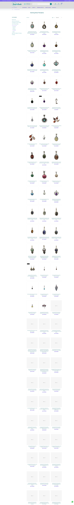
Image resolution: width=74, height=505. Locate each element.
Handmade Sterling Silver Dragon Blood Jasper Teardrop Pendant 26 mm (44, 163)
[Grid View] (52, 17)
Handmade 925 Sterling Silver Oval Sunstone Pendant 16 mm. (44, 89)
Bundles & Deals (48, 7)
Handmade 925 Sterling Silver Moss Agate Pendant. (32, 331)
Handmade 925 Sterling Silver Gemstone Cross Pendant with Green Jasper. (56, 484)
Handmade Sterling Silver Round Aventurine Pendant (32, 181)
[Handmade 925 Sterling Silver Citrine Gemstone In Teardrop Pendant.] (56, 25)
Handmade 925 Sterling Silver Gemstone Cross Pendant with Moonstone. (44, 465)
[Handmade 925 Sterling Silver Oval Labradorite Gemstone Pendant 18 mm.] (56, 230)
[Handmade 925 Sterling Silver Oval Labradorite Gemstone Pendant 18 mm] (32, 211)
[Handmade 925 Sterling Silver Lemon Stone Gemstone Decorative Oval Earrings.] (32, 268)
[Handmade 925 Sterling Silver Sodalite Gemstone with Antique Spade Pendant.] (56, 249)
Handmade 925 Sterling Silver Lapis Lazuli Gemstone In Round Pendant (32, 70)
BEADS (29, 7)
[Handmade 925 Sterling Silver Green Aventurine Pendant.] (56, 305)
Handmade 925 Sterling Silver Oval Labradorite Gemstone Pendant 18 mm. (56, 238)
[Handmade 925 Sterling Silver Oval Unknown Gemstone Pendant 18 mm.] (44, 211)
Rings (14, 31)
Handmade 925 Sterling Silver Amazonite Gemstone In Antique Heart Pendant (56, 70)
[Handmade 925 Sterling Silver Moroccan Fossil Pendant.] (56, 382)
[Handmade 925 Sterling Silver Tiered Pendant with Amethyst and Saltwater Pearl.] (44, 420)
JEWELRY (33, 7)
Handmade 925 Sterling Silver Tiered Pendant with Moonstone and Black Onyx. (56, 409)
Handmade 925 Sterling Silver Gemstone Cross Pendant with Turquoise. (56, 465)
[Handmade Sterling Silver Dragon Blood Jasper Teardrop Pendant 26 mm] (44, 155)
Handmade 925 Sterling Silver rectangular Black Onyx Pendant (56, 350)
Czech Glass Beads (15, 23)
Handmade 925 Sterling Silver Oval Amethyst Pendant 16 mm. (44, 108)
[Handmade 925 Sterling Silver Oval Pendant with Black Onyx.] (56, 439)
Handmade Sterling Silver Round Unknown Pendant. (44, 181)
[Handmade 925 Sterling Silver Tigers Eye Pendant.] (56, 268)
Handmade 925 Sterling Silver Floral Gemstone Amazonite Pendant (44, 126)
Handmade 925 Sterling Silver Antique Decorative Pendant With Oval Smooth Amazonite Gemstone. (32, 32)
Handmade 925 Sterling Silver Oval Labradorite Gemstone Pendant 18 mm (32, 219)
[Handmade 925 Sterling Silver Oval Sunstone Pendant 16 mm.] (44, 82)
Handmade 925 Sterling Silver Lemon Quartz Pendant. (32, 313)
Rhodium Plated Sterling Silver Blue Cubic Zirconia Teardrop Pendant (32, 126)
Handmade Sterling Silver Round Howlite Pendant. (44, 199)
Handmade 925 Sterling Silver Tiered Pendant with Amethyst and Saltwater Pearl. (44, 428)
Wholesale (54, 7)
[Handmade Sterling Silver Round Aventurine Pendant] (32, 174)
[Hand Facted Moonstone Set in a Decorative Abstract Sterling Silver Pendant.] (44, 382)
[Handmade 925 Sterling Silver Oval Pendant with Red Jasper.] (44, 439)
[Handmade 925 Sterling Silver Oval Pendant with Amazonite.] (32, 457)
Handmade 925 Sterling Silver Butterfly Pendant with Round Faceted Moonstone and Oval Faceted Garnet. (44, 370)
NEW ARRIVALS (24, 7)
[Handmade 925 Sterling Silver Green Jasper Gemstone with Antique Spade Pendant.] (32, 249)
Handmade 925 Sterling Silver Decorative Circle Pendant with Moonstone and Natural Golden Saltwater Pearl (32, 350)
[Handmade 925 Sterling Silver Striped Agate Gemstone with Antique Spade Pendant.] (44, 249)
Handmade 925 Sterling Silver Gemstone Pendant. (56, 294)
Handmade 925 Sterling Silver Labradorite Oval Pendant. (32, 370)
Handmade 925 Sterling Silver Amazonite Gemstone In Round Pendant (44, 70)
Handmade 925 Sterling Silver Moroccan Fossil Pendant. (56, 389)
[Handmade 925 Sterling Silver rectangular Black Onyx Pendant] (56, 343)
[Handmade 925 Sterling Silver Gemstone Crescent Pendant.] (56, 420)
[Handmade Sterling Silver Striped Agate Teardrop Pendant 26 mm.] (56, 155)
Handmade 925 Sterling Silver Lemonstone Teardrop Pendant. (32, 389)
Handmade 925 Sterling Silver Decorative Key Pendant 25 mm (56, 108)
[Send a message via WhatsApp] (72, 502)
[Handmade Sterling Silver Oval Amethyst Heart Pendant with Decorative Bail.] (56, 192)
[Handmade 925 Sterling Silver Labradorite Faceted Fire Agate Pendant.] (44, 324)
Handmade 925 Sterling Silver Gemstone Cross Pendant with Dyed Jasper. (32, 484)
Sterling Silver (14, 25)
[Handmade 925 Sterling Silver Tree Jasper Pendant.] (32, 401)
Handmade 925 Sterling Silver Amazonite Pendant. (44, 294)
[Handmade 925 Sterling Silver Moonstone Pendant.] (44, 268)
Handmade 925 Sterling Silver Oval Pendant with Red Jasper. (44, 446)
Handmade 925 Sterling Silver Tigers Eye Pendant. (56, 275)
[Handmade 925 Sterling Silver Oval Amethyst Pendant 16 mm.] (44, 101)
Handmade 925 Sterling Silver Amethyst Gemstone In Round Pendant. (44, 51)
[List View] (54, 17)
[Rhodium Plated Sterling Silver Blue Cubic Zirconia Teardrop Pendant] (32, 119)
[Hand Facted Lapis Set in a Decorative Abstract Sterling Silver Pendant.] (44, 401)
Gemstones (14, 19)
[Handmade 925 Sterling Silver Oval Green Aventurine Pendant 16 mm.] (32, 101)
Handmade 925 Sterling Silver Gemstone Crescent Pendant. (56, 427)
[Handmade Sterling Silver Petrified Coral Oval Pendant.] (56, 119)
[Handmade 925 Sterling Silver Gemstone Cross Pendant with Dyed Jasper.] (32, 476)
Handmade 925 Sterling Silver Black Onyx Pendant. (32, 294)
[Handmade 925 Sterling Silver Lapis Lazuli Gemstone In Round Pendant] (32, 63)
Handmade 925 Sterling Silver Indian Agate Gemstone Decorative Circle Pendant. (44, 503)
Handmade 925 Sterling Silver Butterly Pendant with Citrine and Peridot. (32, 428)
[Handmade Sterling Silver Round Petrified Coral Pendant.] (56, 174)
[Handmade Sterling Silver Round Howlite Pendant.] (44, 192)
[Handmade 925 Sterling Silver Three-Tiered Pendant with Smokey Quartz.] (56, 324)
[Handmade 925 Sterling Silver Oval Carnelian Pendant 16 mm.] (56, 82)
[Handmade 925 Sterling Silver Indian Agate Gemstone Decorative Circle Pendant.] (44, 495)
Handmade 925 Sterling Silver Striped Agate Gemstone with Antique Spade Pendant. (44, 257)
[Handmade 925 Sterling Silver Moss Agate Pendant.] (32, 324)
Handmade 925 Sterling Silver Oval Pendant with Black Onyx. (56, 446)
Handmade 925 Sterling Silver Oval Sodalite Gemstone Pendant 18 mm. (44, 237)
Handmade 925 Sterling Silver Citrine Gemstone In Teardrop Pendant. (56, 32)
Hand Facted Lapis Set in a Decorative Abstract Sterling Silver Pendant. (44, 409)
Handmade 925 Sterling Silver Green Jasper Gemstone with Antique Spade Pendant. (32, 257)
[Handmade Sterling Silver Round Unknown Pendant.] (44, 174)
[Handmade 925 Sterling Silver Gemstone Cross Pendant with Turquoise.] (56, 457)
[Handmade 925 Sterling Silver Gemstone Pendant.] (56, 287)
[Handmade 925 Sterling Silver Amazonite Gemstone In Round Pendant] (44, 63)
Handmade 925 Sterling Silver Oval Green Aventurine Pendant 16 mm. (32, 108)
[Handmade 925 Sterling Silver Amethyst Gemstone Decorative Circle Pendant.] (56, 495)
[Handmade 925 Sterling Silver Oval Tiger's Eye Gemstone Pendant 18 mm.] (32, 230)
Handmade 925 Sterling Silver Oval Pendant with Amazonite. (32, 465)
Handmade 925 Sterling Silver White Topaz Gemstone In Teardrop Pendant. (44, 32)
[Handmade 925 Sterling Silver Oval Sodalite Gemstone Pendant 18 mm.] (44, 230)
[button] (61, 4)
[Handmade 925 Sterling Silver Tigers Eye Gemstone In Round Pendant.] (56, 44)
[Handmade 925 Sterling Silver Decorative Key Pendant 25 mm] (56, 101)
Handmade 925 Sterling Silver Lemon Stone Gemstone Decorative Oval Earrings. (32, 276)
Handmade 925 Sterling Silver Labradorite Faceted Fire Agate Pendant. (44, 331)
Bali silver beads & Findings (17, 33)
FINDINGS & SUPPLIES (40, 7)
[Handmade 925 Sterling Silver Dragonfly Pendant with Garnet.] (44, 305)
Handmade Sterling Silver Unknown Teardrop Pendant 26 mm (32, 162)
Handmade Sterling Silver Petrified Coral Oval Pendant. (56, 126)
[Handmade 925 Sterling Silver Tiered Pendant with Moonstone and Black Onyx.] (56, 401)
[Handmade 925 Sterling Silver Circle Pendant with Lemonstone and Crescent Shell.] (56, 362)
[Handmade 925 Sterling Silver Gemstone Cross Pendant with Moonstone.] (44, 457)
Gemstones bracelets (15, 21)
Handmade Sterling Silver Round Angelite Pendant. (32, 199)
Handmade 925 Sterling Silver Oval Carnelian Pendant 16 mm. (56, 89)
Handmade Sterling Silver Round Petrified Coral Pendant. (56, 181)
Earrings (14, 29)
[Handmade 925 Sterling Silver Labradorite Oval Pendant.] (32, 362)
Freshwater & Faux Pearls (16, 22)
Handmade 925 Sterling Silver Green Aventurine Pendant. (56, 313)
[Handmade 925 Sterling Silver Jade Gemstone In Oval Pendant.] (32, 44)
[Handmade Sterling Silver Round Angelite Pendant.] (32, 192)
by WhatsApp (28, 4)
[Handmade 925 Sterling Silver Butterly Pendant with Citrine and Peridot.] (32, 420)
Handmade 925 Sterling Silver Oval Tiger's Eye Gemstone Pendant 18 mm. (32, 238)
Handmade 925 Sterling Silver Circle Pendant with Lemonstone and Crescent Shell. (56, 370)
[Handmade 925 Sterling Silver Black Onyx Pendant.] (32, 287)
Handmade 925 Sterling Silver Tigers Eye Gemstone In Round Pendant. (56, 51)
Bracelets (14, 26)
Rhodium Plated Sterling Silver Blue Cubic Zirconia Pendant (44, 144)
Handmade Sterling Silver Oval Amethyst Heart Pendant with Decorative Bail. (56, 200)
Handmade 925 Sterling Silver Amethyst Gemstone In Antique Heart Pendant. (32, 89)
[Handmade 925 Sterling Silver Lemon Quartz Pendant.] (32, 305)
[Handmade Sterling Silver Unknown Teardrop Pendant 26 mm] (32, 155)
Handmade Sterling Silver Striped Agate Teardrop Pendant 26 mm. (56, 162)
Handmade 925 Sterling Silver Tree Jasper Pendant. (32, 408)
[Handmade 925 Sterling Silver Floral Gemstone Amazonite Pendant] (44, 119)
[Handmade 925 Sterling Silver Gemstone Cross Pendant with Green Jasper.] (56, 476)
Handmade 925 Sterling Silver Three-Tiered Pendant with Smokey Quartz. (56, 331)
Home (12, 9)
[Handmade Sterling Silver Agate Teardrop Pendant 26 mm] (56, 137)
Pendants (14, 30)
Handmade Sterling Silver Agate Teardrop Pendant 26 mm (56, 144)
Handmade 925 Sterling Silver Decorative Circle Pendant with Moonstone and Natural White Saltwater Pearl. (44, 350)
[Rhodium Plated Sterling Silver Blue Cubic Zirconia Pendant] (44, 137)
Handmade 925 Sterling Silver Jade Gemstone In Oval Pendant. (32, 51)
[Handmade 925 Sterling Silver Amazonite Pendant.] (44, 287)
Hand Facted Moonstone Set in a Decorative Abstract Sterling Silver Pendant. (44, 390)
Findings (13, 34)
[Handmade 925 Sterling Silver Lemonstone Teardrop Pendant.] (32, 382)
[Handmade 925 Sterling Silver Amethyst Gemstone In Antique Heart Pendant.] (32, 82)
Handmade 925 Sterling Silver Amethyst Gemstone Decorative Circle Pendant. (56, 503)
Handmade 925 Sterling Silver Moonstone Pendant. (44, 275)
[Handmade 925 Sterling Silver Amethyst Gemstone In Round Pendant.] (44, 44)
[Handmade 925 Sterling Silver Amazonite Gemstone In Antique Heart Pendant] (56, 63)
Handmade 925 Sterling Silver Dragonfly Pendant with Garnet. (44, 313)
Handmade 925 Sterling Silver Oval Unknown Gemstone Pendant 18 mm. (44, 219)
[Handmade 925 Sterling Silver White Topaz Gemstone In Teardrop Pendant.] (44, 25)
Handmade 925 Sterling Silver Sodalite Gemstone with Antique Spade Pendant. (56, 257)
